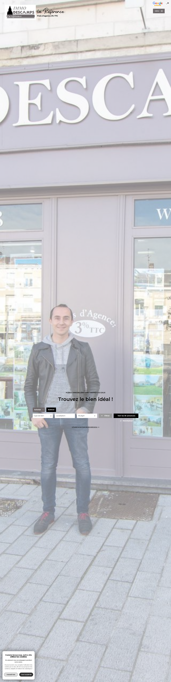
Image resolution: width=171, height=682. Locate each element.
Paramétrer (11, 674)
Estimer (51, 410)
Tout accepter (26, 674)
